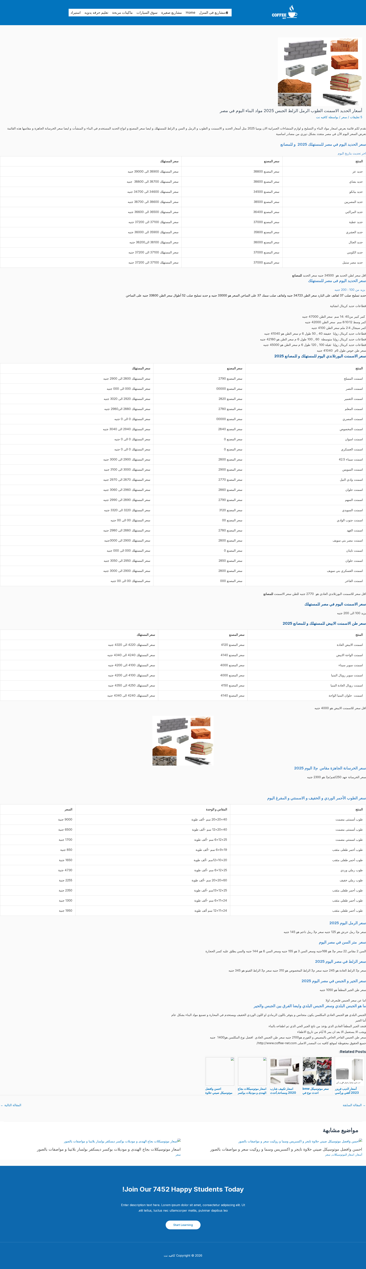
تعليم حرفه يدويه (96, 12)
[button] (183, 1225)
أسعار (359, 1154)
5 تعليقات (356, 117)
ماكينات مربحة (122, 12)
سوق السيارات (146, 12)
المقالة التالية (10, 1105)
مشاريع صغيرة (171, 12)
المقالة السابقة (354, 1105)
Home (190, 12)
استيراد (76, 12)
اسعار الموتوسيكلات (343, 1154)
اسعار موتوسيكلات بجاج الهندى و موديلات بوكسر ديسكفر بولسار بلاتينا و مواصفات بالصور (109, 1149)
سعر (344, 117)
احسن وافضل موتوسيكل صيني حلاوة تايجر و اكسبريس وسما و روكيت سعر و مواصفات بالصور (286, 1149)
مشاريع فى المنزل (212, 12)
